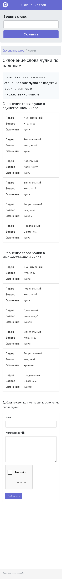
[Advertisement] (31, 537)
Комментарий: (15, 433)
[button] (31, 34)
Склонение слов (33, 5)
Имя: (8, 417)
